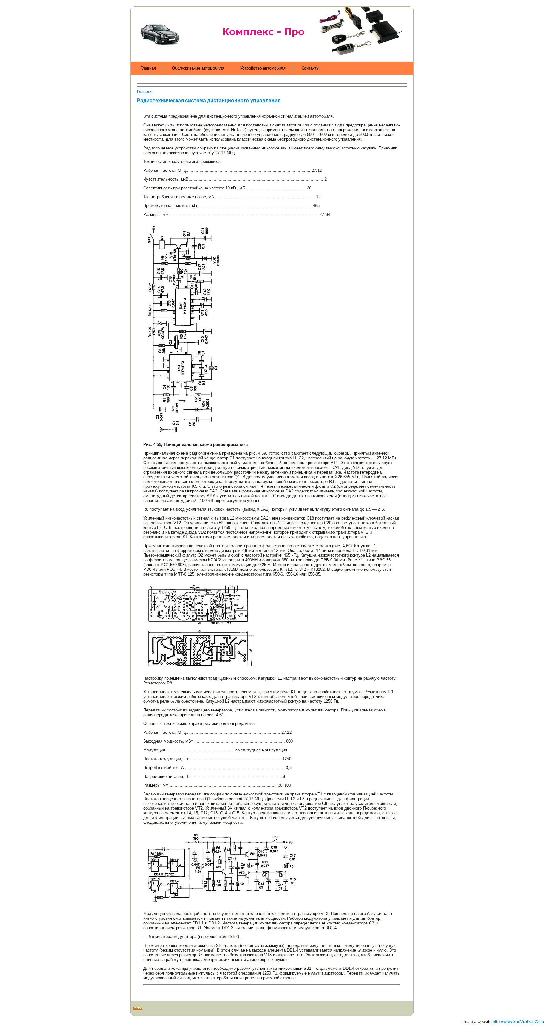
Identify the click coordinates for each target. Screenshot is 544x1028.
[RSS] (138, 1008)
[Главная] (179, 48)
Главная (144, 91)
